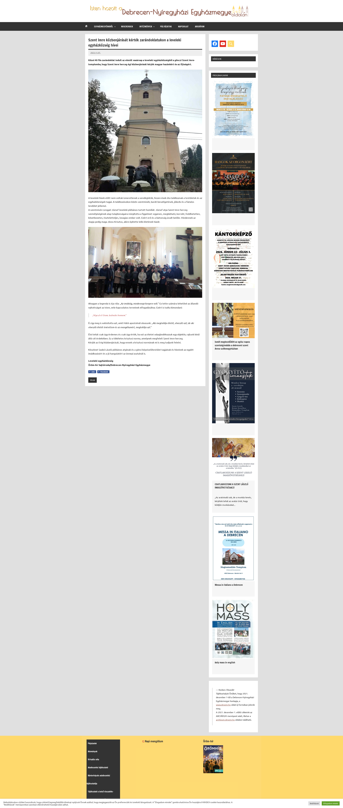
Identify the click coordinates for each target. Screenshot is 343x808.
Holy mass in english (225, 662)
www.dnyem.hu (223, 704)
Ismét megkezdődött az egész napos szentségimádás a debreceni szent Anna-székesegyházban (232, 345)
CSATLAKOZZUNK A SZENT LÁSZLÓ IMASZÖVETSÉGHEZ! (231, 485)
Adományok (92, 751)
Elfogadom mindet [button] (330, 803)
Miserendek (127, 26)
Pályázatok (166, 26)
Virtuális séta (93, 759)
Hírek (92, 380)
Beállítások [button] (314, 803)
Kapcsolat (183, 26)
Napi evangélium (154, 741)
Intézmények (145, 26)
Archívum (199, 26)
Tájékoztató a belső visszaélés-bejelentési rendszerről (100, 795)
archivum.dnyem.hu (225, 719)
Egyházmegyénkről (103, 26)
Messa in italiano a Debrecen (229, 585)
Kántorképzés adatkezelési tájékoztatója (98, 779)
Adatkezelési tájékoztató (98, 767)
